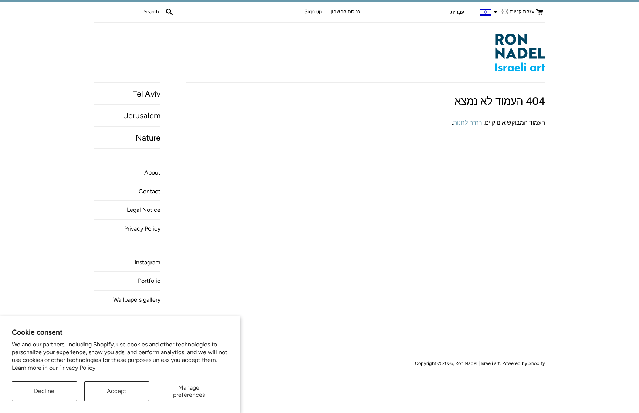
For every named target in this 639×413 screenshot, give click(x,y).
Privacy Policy (77, 367)
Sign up (313, 11)
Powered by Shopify (523, 363)
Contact (149, 191)
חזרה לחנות (467, 122)
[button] (473, 12)
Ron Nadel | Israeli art (477, 363)
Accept (116, 391)
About (152, 172)
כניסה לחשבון (345, 11)
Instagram (147, 262)
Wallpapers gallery (136, 299)
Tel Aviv (146, 93)
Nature (148, 137)
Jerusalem (142, 115)
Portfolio (149, 280)
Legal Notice (143, 209)
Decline (44, 391)
